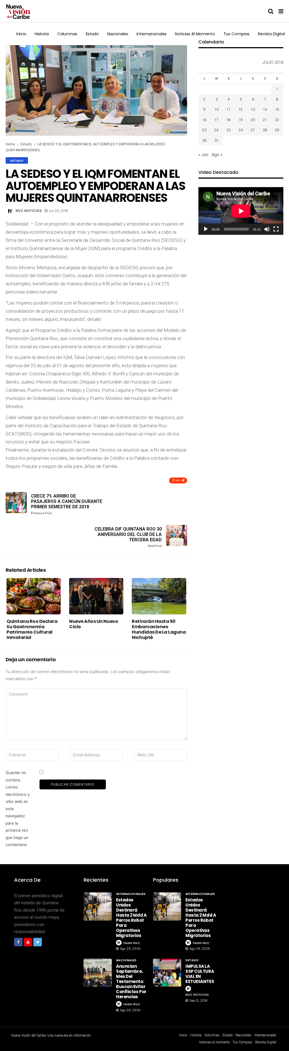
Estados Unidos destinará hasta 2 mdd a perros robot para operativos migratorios (131, 917)
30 (204, 141)
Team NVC (131, 943)
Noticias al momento (195, 34)
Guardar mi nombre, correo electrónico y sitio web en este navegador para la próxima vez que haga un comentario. (18, 808)
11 (229, 109)
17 (216, 120)
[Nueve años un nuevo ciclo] (96, 596)
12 (241, 109)
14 (265, 109)
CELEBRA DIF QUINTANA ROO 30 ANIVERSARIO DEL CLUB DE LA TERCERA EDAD (128, 537)
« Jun (203, 154)
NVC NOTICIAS (29, 210)
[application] (240, 211)
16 (204, 120)
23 (204, 130)
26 (241, 130)
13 (253, 109)
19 (241, 120)
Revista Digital (271, 34)
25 (229, 130)
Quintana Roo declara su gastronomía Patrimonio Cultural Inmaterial (31, 629)
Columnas (67, 34)
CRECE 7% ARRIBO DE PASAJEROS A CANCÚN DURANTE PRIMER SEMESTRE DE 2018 (66, 504)
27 (253, 130)
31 (216, 141)
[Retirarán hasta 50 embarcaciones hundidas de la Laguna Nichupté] (159, 596)
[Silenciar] (267, 229)
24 (216, 130)
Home (10, 144)
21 (265, 120)
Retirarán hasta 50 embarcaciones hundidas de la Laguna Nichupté (159, 629)
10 (216, 109)
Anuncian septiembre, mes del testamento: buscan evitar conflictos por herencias (131, 981)
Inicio (21, 34)
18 (229, 120)
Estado (92, 34)
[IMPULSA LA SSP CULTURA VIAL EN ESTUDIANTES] (167, 973)
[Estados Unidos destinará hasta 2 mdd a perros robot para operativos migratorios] (98, 906)
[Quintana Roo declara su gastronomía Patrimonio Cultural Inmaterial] (33, 596)
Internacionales (152, 34)
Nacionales (117, 34)
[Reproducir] (206, 229)
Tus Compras (236, 34)
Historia (42, 34)
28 (265, 130)
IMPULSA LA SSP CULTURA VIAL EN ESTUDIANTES (199, 973)
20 (253, 120)
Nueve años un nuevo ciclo (93, 624)
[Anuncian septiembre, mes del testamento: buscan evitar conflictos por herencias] (98, 973)
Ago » (217, 154)
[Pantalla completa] (276, 229)
